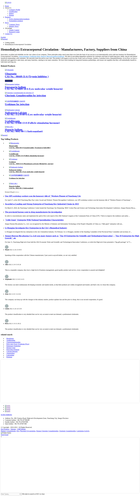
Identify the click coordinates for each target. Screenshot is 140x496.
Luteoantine (10, 355)
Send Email (4, 435)
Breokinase (10, 338)
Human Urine (10, 348)
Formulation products (16, 21)
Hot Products (5, 429)
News (7, 23)
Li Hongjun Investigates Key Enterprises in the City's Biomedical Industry (36, 228)
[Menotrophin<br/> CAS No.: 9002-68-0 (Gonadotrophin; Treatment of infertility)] (14, 143)
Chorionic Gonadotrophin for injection (25, 95)
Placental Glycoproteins (27, 431)
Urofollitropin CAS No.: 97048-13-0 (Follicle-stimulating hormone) (32, 122)
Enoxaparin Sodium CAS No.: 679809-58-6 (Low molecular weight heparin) (34, 88)
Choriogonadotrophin (13, 342)
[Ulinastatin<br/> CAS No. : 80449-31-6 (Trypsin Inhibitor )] (9, 70)
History (11, 13)
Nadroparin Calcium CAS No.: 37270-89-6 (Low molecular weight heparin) (33, 113)
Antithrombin (10, 340)
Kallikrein (61, 56)
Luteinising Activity (83, 431)
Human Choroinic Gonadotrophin (47, 431)
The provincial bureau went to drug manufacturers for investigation (33, 212)
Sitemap (13, 429)
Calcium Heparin (12, 351)
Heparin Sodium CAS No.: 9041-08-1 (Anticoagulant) (24, 130)
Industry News (14, 26)
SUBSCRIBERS (6, 415)
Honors (11, 15)
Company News (14, 24)
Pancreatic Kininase (12, 349)
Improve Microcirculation (49, 56)
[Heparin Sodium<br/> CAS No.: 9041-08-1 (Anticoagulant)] (9, 127)
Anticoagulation (24, 56)
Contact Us (8, 34)
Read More (8, 81)
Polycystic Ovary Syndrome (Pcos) (17, 344)
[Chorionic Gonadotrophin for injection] (19, 93)
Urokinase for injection (17, 104)
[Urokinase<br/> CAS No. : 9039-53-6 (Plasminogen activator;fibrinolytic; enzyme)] (13, 159)
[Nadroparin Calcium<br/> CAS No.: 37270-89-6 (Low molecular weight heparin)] (12, 110)
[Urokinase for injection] (15, 101)
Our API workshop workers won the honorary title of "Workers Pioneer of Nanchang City (43, 196)
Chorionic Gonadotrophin (67, 431)
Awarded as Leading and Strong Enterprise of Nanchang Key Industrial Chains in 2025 (42, 204)
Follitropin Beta (35, 56)
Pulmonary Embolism (13, 346)
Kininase (9, 357)
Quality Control (14, 30)
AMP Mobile (21, 429)
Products (8, 17)
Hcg (18, 431)
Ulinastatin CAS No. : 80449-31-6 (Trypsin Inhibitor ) (27, 75)
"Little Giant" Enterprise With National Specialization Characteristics (34, 220)
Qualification (13, 11)
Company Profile (14, 10)
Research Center (14, 32)
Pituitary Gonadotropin (8, 431)
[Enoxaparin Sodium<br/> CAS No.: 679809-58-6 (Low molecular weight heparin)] (12, 84)
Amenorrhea (10, 353)
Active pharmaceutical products (19, 19)
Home (7, 6)
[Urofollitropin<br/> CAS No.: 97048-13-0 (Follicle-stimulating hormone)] (10, 118)
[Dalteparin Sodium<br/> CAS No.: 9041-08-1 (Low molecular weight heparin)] (16, 167)
